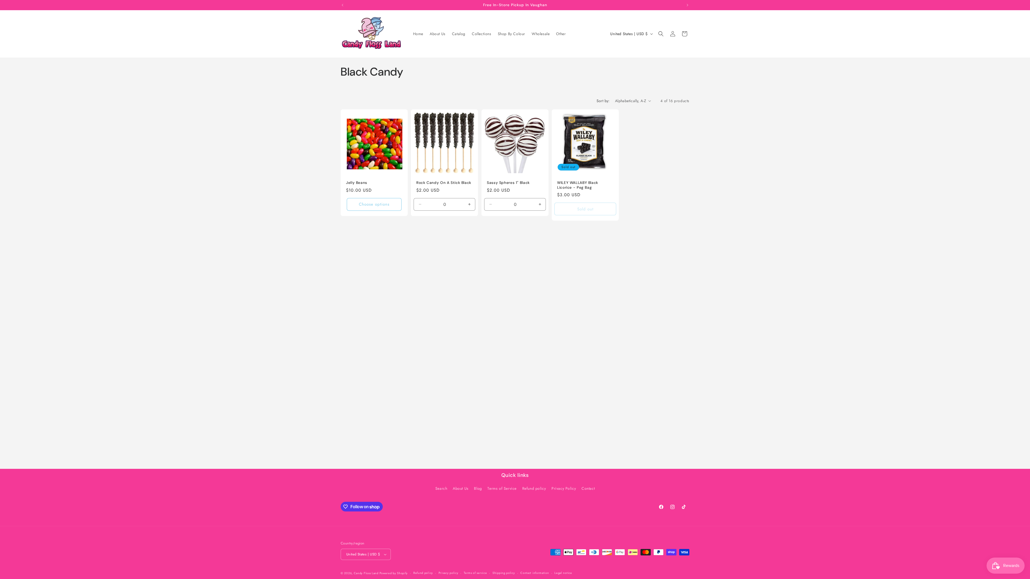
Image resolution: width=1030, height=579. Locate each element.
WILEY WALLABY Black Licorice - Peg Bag (577, 185)
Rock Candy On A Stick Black (443, 182)
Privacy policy (448, 573)
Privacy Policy (563, 488)
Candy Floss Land (367, 573)
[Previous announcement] (342, 5)
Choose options (374, 204)
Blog (478, 488)
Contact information (534, 573)
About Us (461, 488)
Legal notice (563, 573)
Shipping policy (503, 573)
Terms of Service (502, 488)
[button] (661, 34)
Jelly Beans (356, 182)
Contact (588, 488)
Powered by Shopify (394, 573)
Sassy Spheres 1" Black (508, 182)
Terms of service (475, 573)
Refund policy (534, 488)
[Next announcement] (687, 5)
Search (441, 488)
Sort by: (603, 100)
